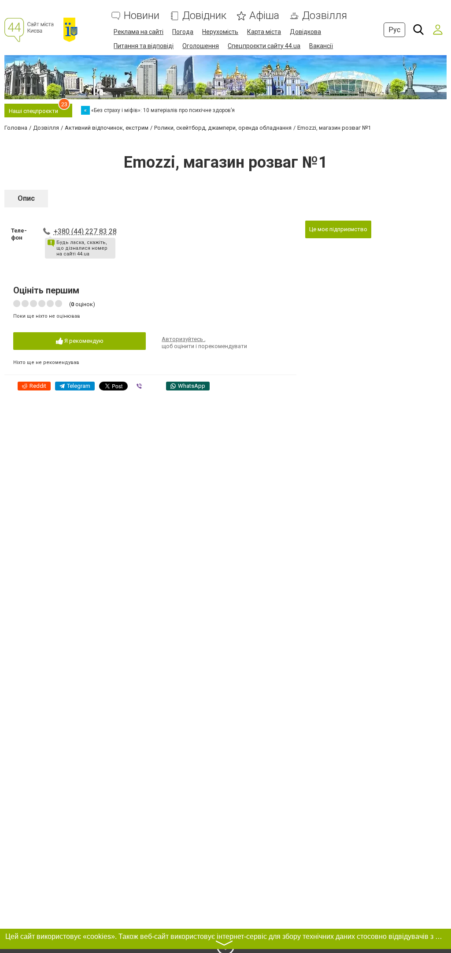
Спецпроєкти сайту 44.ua (264, 45)
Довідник (204, 16)
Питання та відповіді (144, 45)
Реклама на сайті (138, 31)
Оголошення (200, 45)
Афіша (264, 16)
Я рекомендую (83, 341)
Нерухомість (220, 31)
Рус (394, 30)
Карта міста (264, 31)
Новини (141, 16)
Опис (26, 198)
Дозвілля (324, 16)
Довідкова (305, 31)
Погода (182, 31)
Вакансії (321, 45)
